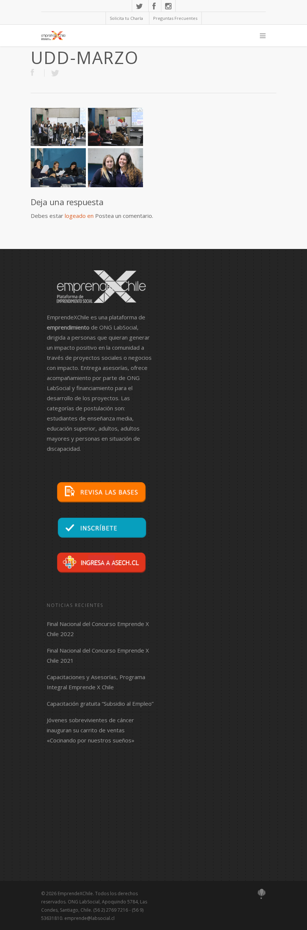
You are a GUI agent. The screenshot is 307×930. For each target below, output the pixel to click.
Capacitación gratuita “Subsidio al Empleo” (100, 703)
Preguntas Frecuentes (175, 18)
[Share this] (38, 73)
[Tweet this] (55, 73)
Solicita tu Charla (126, 18)
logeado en (79, 215)
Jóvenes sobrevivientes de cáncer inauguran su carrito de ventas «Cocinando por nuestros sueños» (90, 730)
